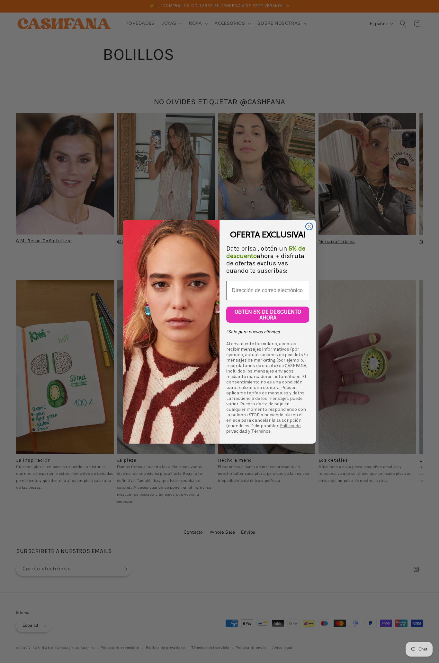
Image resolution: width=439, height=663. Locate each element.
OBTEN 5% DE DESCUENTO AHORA (268, 314)
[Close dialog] (309, 226)
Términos (261, 431)
